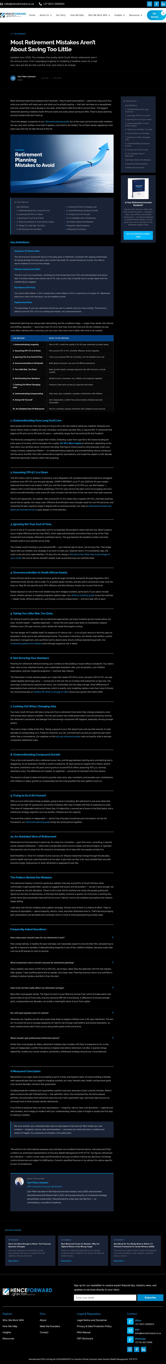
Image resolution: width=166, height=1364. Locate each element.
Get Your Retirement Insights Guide (138, 235)
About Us (44, 15)
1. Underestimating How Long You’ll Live (33, 210)
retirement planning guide (57, 121)
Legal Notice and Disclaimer (92, 1320)
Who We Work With (97, 15)
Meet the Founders (50, 1326)
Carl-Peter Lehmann (37, 1182)
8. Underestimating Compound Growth (82, 210)
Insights (118, 15)
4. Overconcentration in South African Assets (35, 222)
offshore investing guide (82, 595)
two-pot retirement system (68, 736)
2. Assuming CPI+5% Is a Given (30, 214)
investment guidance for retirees (25, 643)
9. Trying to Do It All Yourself (78, 214)
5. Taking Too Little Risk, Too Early (31, 226)
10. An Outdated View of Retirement (81, 218)
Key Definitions (23, 207)
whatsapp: (140, 1338)
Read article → (13, 1261)
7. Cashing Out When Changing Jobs (81, 207)
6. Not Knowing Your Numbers (29, 229)
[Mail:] (130, 1330)
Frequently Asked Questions (77, 226)
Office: (138, 1320)
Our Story (61, 15)
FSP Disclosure (85, 1338)
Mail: (137, 1329)
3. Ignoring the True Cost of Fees (30, 218)
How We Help (77, 15)
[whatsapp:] (130, 1339)
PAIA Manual (83, 1332)
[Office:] (130, 1321)
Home (32, 15)
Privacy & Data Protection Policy (94, 1326)
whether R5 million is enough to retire (51, 692)
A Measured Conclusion (76, 229)
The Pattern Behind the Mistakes (79, 222)
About (43, 1320)
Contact (44, 1332)
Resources (134, 15)
